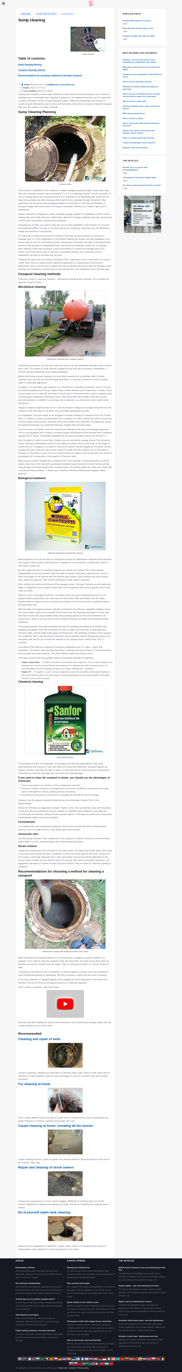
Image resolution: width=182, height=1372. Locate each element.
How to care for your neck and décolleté (84, 1340)
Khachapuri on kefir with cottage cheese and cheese (89, 1321)
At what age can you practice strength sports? (35, 1299)
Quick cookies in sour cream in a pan (83, 1302)
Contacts (72, 1368)
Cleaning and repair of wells (39, 1039)
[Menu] (3, 3)
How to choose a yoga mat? (134, 101)
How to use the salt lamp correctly (137, 82)
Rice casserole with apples (78, 1283)
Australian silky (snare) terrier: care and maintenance (141, 1320)
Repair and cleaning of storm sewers (46, 1167)
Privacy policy (83, 1368)
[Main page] (91, 3)
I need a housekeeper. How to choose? (139, 143)
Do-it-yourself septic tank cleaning (44, 1212)
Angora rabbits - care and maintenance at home (139, 1286)
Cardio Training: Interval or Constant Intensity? (36, 1330)
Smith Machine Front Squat (27, 1315)
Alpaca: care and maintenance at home (135, 1301)
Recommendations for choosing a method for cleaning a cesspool (50, 75)
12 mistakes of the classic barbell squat (139, 177)
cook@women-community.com (60, 84)
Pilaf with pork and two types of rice (138, 28)
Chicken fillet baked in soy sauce (137, 21)
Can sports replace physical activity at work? (142, 185)
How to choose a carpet (133, 118)
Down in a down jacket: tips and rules (139, 138)
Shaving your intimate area (78, 1267)
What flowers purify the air (134, 113)
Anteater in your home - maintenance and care (138, 1336)
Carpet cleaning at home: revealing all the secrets (55, 1126)
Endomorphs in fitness (25, 1267)
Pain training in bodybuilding (28, 1283)
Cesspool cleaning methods (31, 70)
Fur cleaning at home (34, 1084)
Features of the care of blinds (135, 148)
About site (63, 1368)
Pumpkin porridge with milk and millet (139, 36)
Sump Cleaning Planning (30, 64)
